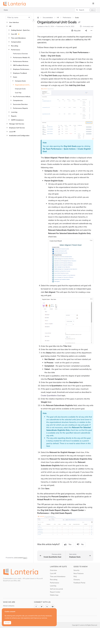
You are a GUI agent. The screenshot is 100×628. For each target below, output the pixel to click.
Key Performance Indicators (22, 96)
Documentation (48, 18)
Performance (15, 50)
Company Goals (20, 81)
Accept (7, 623)
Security (76, 570)
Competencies (18, 100)
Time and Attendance (18, 38)
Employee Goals (20, 89)
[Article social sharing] (86, 31)
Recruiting (14, 46)
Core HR (14, 34)
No (82, 544)
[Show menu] (93, 4)
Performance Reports (20, 108)
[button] (86, 10)
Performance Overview (20, 53)
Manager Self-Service (16, 124)
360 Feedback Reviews (21, 65)
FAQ (75, 576)
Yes (70, 544)
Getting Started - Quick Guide (21, 30)
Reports (13, 116)
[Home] (15, 4)
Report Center (55, 592)
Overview (53, 570)
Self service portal (56, 589)
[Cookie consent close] (54, 610)
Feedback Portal (79, 583)
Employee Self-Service (17, 128)
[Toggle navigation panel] (33, 20)
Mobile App (54, 595)
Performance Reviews (20, 61)
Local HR (12, 132)
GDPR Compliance (17, 120)
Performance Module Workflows (22, 57)
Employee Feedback (20, 73)
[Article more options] (91, 31)
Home (6, 10)
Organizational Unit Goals (23, 85)
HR (10, 26)
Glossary (77, 580)
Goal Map (18, 93)
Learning (14, 112)
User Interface (14, 22)
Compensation (16, 42)
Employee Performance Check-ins (22, 69)
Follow (76, 31)
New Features (79, 573)
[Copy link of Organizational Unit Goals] (79, 22)
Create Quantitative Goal (51, 395)
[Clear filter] (29, 18)
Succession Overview (20, 104)
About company (8, 606)
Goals (15, 77)
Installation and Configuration (19, 135)
